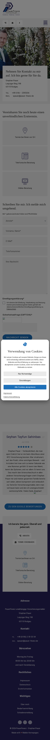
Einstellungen (25, 380)
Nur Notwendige (25, 374)
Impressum (8, 393)
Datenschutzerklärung (12, 397)
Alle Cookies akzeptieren (24, 387)
